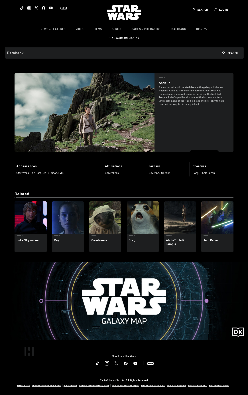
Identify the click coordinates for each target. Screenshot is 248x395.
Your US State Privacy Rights (125, 385)
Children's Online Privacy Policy (94, 385)
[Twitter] (36, 8)
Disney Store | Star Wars (153, 385)
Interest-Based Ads (197, 385)
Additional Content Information (46, 385)
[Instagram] (29, 8)
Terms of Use (23, 385)
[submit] (194, 9)
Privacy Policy (70, 385)
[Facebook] (43, 8)
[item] (53, 30)
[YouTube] (51, 8)
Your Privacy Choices (219, 385)
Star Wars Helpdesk (176, 385)
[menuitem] (80, 30)
